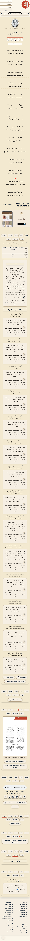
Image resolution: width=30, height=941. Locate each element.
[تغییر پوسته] (3, 937)
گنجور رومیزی (8, 904)
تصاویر (16, 235)
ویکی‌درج (12, 254)
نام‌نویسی (21, 888)
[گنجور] (25, 4)
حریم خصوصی (8, 932)
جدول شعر (22, 906)
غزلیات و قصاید (7, 204)
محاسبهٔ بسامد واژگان (16, 700)
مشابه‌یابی (23, 914)
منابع (10, 927)
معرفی (23, 924)
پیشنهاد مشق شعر (15, 823)
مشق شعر (4, 235)
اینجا (12, 793)
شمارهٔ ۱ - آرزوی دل (15, 33)
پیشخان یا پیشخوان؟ (6, 918)
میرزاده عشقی (21, 29)
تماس (9, 930)
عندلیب (7, 791)
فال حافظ (23, 908)
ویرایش (6, 302)
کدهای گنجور (8, 902)
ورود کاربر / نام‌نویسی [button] (16, 14)
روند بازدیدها (15, 239)
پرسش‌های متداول (21, 926)
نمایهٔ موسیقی (22, 910)
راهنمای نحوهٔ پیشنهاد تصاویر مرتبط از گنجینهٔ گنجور (15, 766)
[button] (28, 13)
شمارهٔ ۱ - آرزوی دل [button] (19, 791)
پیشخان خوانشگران (7, 916)
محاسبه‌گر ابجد (8, 912)
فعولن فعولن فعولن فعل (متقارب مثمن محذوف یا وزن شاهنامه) (13, 248)
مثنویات (8, 29)
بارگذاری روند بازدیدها (15, 861)
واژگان (21, 235)
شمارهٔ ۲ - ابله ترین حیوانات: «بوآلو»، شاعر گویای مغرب (22, 204)
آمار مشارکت (8, 923)
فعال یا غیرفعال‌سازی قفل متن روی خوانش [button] (16, 803)
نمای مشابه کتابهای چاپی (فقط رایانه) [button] (16, 681)
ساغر (10, 906)
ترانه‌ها (21, 239)
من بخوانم (15, 807)
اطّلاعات (26, 235)
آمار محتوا (23, 932)
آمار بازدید (9, 925)
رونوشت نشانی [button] (9, 677)
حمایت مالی (22, 930)
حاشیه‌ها (8, 239)
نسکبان (9, 920)
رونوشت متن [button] (23, 677)
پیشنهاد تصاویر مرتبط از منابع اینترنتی (16, 761)
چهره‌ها (23, 928)
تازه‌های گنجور (22, 916)
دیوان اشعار (14, 29)
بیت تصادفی (22, 904)
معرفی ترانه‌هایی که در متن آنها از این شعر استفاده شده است (15, 841)
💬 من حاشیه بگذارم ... (13, 881)
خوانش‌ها (10, 235)
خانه (24, 902)
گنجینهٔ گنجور (8, 910)
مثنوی (12, 252)
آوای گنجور (9, 914)
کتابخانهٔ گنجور (8, 908)
